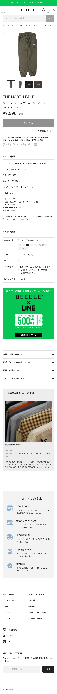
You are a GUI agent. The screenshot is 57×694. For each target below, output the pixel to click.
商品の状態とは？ (32, 240)
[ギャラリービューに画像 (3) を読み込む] (29, 84)
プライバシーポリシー (37, 612)
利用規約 (31, 606)
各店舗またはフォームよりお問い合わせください (32, 453)
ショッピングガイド (36, 594)
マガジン (6, 612)
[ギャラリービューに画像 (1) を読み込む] (11, 84)
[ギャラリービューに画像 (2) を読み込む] (20, 84)
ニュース (6, 606)
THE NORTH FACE (22, 25)
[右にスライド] (53, 84)
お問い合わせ (33, 600)
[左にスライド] (3, 84)
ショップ (6, 618)
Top (4, 25)
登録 (48, 669)
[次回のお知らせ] (52, 3)
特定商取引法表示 (35, 618)
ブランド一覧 (8, 600)
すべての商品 (8, 594)
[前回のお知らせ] (5, 3)
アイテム (10, 25)
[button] (28, 354)
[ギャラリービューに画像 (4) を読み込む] (38, 84)
